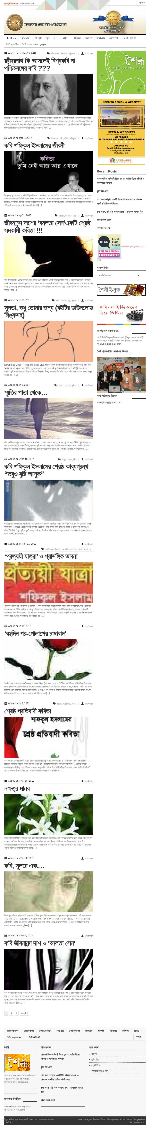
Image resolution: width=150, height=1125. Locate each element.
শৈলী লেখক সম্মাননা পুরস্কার (34, 44)
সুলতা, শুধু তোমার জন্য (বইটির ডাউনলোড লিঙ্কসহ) (48, 311)
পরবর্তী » (24, 1013)
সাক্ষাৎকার (100, 38)
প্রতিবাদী (66, 703)
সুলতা (73, 300)
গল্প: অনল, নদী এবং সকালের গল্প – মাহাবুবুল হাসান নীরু (120, 211)
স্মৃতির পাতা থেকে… (26, 392)
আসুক (64, 459)
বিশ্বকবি (64, 53)
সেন (74, 215)
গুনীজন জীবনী (29, 1031)
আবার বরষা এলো (27, 3)
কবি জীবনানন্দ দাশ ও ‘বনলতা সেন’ (39, 943)
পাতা (68, 385)
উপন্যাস (38, 38)
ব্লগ (48, 38)
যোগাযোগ (113, 1031)
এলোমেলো (113, 38)
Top (139, 1037)
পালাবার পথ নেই (103, 228)
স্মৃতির (73, 385)
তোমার (63, 300)
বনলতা (61, 215)
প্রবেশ (141, 2)
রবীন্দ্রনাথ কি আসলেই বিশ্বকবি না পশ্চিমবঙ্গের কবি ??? (39, 64)
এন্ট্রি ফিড (95, 1059)
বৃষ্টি (74, 459)
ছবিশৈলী (125, 1031)
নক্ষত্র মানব (16, 788)
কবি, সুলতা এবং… (24, 866)
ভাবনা (80, 549)
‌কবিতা (65, 38)
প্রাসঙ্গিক (72, 549)
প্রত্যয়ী (65, 549)
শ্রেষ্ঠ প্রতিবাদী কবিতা (27, 711)
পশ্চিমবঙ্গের (55, 53)
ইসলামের (54, 138)
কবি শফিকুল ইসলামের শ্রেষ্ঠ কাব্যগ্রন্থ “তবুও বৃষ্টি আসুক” (46, 470)
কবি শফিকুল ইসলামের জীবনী (34, 145)
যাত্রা (86, 549)
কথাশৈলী (88, 38)
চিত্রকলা (77, 38)
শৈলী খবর (60, 1031)
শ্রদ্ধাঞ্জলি (25, 38)
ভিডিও (136, 1031)
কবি (61, 138)
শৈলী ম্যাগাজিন (12, 44)
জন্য (57, 300)
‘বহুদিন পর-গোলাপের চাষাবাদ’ (35, 634)
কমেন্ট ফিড (95, 1065)
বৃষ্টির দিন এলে (102, 191)
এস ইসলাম (89, 53)
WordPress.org (99, 1070)
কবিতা (59, 703)
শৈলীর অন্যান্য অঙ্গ (14, 1037)
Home (13, 38)
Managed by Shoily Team (119, 1119)
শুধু (69, 300)
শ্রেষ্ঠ (73, 703)
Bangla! (34, 1037)
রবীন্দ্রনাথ (72, 53)
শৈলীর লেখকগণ (45, 1031)
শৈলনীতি (101, 1031)
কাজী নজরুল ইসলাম (52, 549)
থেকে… (61, 385)
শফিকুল (73, 138)
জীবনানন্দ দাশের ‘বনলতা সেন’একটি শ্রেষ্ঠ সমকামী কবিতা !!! (47, 226)
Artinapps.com (137, 1122)
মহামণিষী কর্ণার (12, 1031)
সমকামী (68, 215)
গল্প (55, 38)
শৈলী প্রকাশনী (130, 38)
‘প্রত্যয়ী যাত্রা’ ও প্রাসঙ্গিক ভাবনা (40, 556)
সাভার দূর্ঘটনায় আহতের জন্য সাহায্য (17, 1106)
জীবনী (66, 138)
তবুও (69, 459)
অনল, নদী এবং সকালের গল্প (14, 1109)
